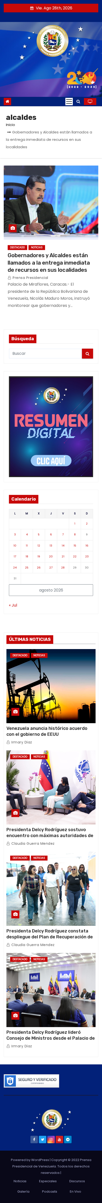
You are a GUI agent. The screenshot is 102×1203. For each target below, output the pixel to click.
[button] (78, 101)
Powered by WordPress (30, 1160)
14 (63, 546)
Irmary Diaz (21, 742)
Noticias (37, 247)
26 (39, 568)
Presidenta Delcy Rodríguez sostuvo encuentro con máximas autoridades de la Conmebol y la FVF (49, 835)
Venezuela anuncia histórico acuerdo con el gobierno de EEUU (46, 731)
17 (15, 556)
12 (38, 546)
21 (63, 556)
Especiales (48, 1181)
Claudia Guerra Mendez (32, 843)
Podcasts (49, 1191)
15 (75, 546)
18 (27, 556)
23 (87, 556)
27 (50, 568)
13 (51, 546)
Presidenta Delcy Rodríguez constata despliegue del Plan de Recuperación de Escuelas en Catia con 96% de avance (49, 937)
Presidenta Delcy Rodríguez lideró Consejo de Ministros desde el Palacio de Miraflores (50, 1038)
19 (38, 556)
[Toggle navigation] (69, 101)
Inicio (10, 124)
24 (15, 568)
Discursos (77, 1181)
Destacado (17, 247)
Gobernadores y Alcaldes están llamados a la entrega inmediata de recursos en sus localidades (49, 262)
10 (14, 546)
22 (74, 556)
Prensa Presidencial (30, 277)
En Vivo (75, 1191)
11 (27, 546)
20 (51, 556)
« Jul (13, 605)
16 (86, 546)
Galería (23, 1191)
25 (26, 568)
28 (63, 568)
